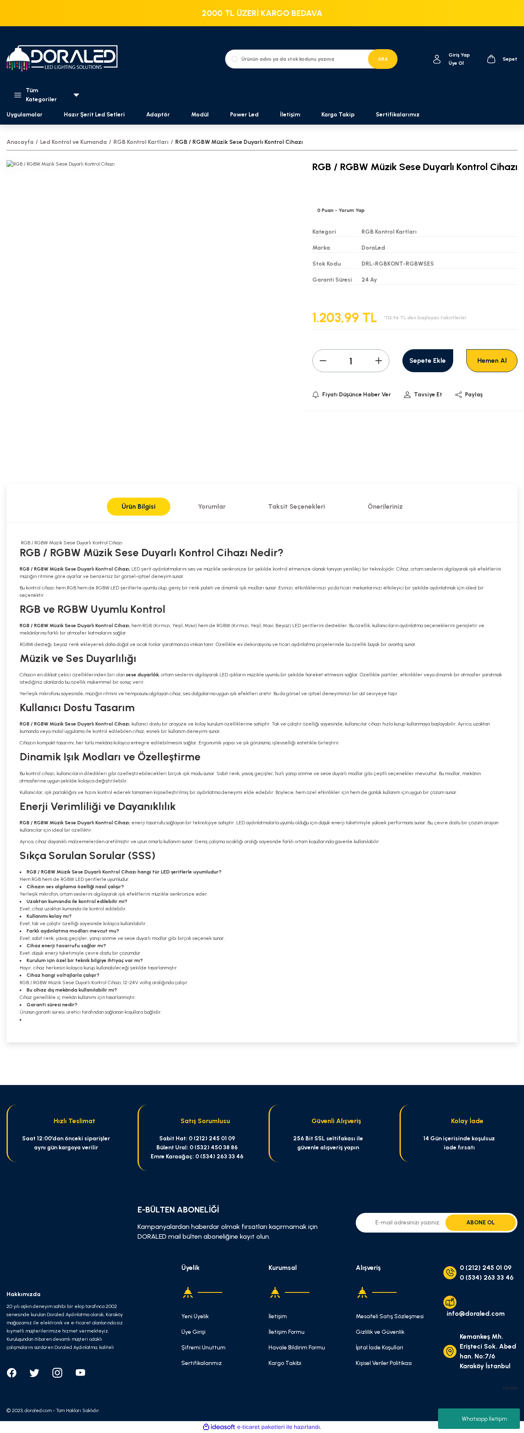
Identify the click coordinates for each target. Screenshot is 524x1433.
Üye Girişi (193, 1331)
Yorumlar (212, 506)
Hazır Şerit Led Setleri (94, 114)
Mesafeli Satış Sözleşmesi (390, 1316)
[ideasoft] (219, 1427)
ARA (383, 59)
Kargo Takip (338, 114)
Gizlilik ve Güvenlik (380, 1331)
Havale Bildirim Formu (297, 1347)
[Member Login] (437, 59)
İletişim (290, 114)
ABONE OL (480, 1222)
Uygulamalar (25, 114)
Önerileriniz (385, 506)
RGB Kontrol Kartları (389, 231)
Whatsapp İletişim (484, 1418)
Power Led (244, 114)
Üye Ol (456, 63)
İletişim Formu (287, 1331)
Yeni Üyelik (195, 1316)
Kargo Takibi (285, 1363)
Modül (200, 114)
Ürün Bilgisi (139, 506)
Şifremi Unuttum (203, 1347)
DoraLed (373, 247)
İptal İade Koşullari (379, 1347)
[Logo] (65, 59)
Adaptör (158, 114)
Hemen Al (492, 360)
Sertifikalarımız (398, 114)
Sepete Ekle (427, 360)
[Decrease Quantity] (323, 361)
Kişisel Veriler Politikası (384, 1363)
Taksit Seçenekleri (296, 506)
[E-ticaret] (261, 1427)
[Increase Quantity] (378, 361)
